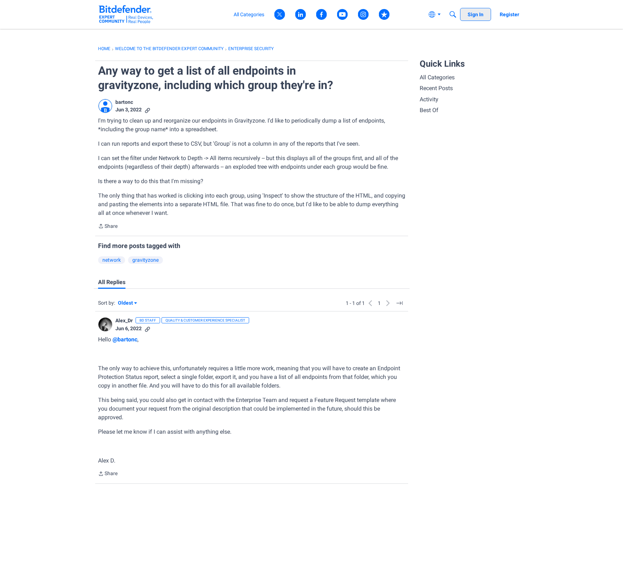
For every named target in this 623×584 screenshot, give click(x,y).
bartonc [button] (124, 102)
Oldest (126, 303)
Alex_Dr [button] (124, 320)
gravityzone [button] (145, 260)
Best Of (429, 110)
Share (108, 226)
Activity (429, 99)
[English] (126, 14)
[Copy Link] (147, 110)
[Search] (452, 14)
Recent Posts (436, 88)
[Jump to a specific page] (399, 303)
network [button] (111, 260)
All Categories (437, 77)
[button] (105, 106)
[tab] (112, 282)
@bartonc (124, 339)
